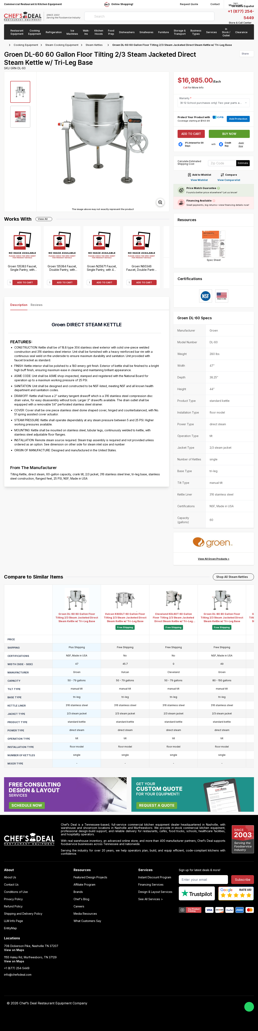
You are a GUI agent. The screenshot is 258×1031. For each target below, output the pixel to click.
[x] (188, 1003)
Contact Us (11, 884)
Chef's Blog (81, 899)
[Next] (166, 241)
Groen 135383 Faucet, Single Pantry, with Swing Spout (22, 268)
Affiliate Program (84, 884)
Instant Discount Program (154, 877)
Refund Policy (13, 906)
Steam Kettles (94, 44)
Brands (78, 891)
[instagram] (204, 1003)
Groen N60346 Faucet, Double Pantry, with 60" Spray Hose (141, 268)
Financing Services (150, 884)
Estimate (243, 163)
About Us (10, 877)
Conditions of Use (16, 891)
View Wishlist (199, 180)
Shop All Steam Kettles (232, 576)
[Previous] (166, 272)
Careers (79, 906)
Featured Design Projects (90, 877)
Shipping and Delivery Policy (23, 913)
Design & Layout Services (155, 891)
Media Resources (85, 913)
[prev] (41, 141)
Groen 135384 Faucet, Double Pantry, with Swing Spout (62, 268)
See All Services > (150, 899)
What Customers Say (87, 921)
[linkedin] (196, 1003)
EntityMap (10, 928)
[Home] (6, 45)
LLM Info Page (13, 921)
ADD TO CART (25, 282)
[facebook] (173, 1003)
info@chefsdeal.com (17, 974)
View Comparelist (228, 180)
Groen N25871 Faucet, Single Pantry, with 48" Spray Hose (102, 268)
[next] (164, 141)
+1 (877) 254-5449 (16, 968)
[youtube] (180, 1003)
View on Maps (14, 950)
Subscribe (242, 880)
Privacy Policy (13, 899)
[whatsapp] (249, 1007)
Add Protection (238, 118)
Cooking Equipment (26, 44)
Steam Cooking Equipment (61, 44)
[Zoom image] (160, 202)
